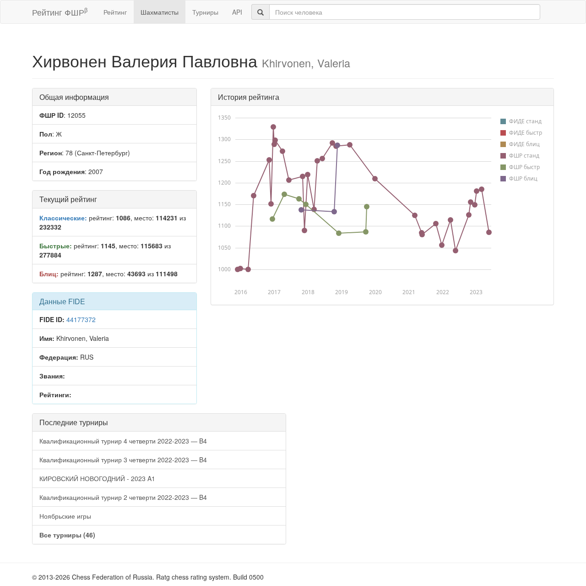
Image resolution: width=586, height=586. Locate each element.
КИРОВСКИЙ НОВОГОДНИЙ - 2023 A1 (97, 478)
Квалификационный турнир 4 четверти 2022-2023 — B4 (123, 440)
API (237, 11)
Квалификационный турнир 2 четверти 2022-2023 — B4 (123, 497)
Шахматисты (160, 11)
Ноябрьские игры (65, 515)
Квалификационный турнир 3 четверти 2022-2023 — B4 (123, 459)
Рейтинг (115, 11)
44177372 (81, 319)
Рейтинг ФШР (59, 11)
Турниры (205, 11)
